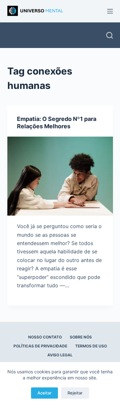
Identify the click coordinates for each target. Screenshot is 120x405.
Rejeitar (75, 392)
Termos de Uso (91, 346)
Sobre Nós (81, 337)
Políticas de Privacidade (40, 346)
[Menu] (110, 11)
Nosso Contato (45, 337)
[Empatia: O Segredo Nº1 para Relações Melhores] (60, 176)
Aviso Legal (60, 355)
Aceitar (44, 392)
